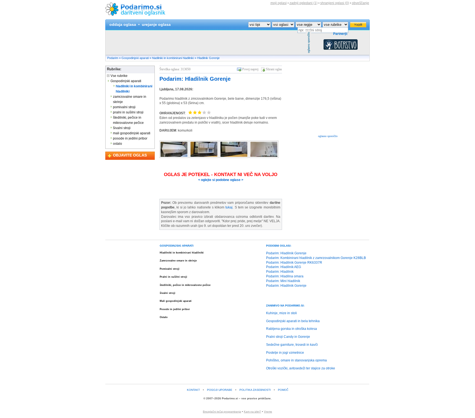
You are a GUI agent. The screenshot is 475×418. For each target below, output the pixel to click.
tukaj (229, 207)
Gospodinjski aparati (135, 58)
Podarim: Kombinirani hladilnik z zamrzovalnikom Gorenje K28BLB (316, 258)
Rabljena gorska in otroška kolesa (291, 329)
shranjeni (334, 3)
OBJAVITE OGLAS (130, 155)
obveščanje (360, 3)
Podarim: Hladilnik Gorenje (195, 79)
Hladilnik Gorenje (208, 58)
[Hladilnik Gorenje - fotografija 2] (204, 157)
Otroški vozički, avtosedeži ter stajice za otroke (300, 368)
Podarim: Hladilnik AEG (283, 267)
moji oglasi (278, 3)
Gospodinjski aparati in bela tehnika (293, 321)
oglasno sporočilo (328, 136)
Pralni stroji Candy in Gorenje (288, 337)
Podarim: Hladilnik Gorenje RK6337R (294, 262)
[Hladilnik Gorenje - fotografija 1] (174, 157)
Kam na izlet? (252, 411)
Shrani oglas (274, 69)
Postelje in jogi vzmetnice (285, 353)
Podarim (112, 58)
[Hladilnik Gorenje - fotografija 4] (263, 157)
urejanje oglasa (156, 24)
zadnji (303, 3)
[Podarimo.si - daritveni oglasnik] (137, 18)
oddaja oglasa (122, 24)
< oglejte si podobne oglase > (220, 180)
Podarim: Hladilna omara (284, 276)
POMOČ (283, 389)
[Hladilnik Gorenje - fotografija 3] (234, 157)
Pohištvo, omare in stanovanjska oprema (296, 360)
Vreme (268, 411)
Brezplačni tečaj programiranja (222, 411)
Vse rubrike (119, 76)
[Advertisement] (206, 42)
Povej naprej (250, 69)
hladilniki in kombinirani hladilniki (173, 58)
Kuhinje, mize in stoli (281, 313)
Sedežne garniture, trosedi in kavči (292, 345)
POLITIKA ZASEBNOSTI (255, 389)
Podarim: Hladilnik (280, 272)
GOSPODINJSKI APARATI (177, 245)
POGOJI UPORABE (219, 389)
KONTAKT (193, 389)
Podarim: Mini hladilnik (283, 281)
